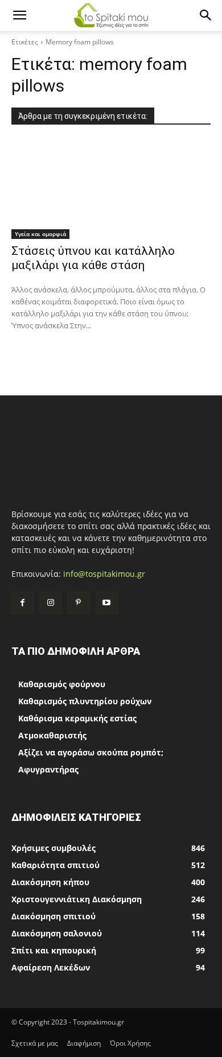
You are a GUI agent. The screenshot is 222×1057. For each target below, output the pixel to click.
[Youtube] (107, 603)
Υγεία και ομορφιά (40, 234)
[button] (19, 15)
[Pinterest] (78, 603)
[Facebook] (22, 603)
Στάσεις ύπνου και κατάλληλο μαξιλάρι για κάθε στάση (93, 258)
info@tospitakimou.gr (104, 573)
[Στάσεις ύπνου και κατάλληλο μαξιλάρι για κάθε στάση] (111, 189)
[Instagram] (50, 603)
